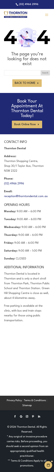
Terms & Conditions (35, 400)
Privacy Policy (14, 400)
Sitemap (27, 405)
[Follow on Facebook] (15, 416)
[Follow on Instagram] (27, 416)
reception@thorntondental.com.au (26, 196)
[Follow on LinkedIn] (39, 416)
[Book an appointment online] (48, 465)
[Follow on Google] (21, 416)
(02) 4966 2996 (28, 4)
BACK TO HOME (25, 83)
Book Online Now (25, 124)
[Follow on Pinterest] (33, 416)
